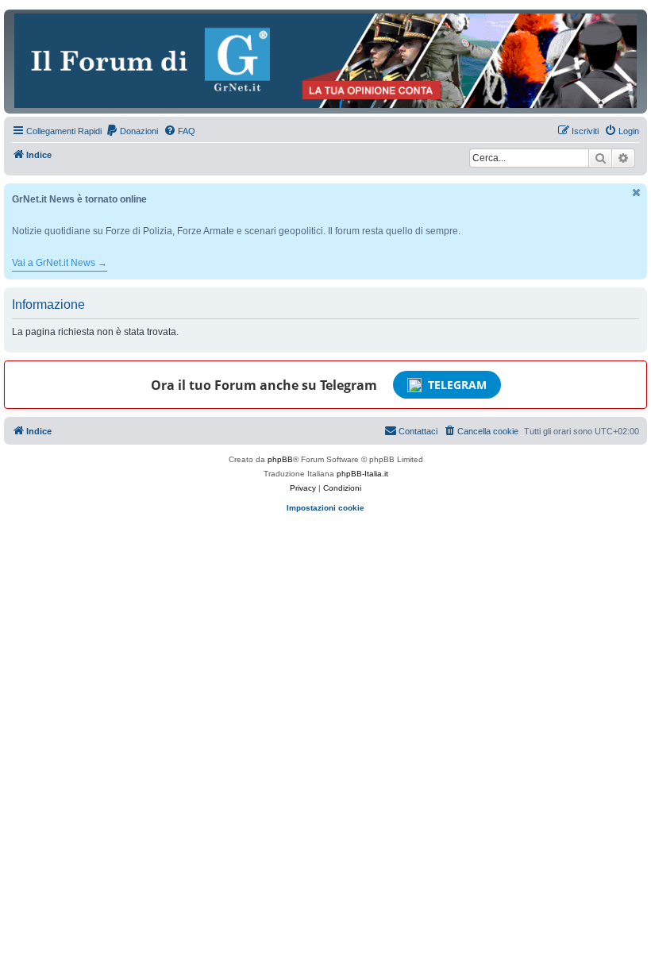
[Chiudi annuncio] (637, 193)
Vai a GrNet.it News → (59, 262)
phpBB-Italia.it (362, 473)
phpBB (280, 459)
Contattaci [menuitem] (418, 431)
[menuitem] (132, 131)
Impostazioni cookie (325, 507)
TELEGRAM (457, 384)
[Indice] (325, 60)
